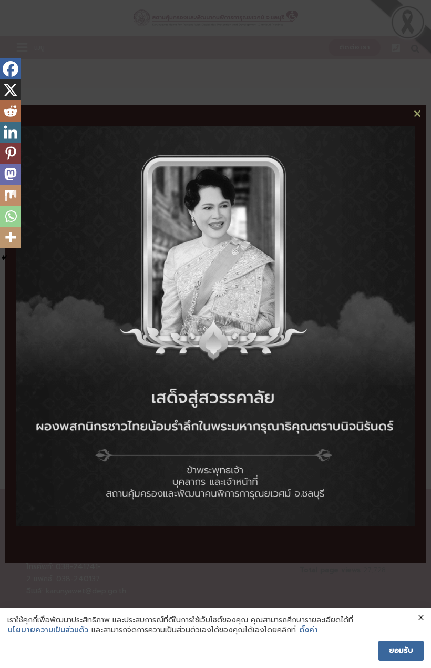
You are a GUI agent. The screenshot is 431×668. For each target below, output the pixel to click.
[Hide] (4, 258)
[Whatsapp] (10, 216)
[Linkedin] (10, 132)
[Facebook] (10, 68)
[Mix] (10, 195)
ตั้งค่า (308, 630)
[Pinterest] (10, 153)
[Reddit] (10, 111)
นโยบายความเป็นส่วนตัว (48, 630)
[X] (10, 89)
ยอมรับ (401, 650)
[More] (10, 237)
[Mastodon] (10, 174)
